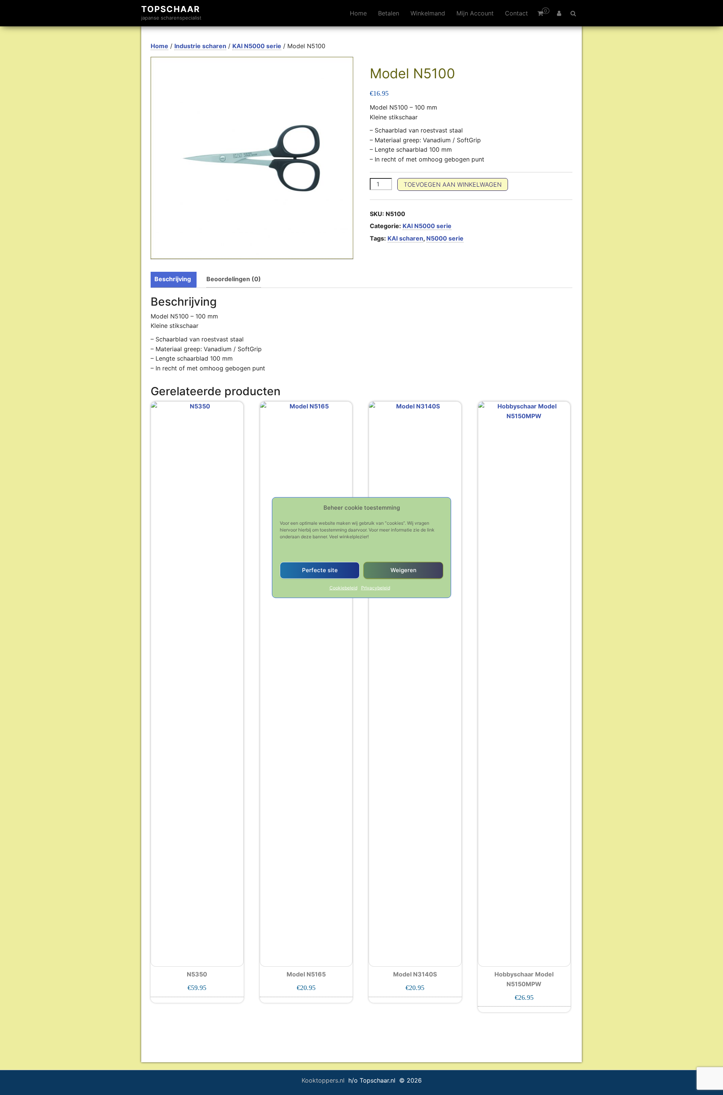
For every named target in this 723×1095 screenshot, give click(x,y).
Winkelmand (427, 13)
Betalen (388, 13)
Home (358, 13)
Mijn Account (475, 13)
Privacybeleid (375, 587)
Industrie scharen (200, 46)
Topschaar (170, 9)
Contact (516, 13)
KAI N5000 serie (256, 46)
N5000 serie (445, 238)
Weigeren (403, 570)
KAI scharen (405, 238)
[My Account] (559, 13)
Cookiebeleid (343, 587)
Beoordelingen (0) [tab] (233, 279)
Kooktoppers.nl (324, 1080)
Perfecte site (320, 570)
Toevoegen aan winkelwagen (453, 184)
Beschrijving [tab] (172, 279)
